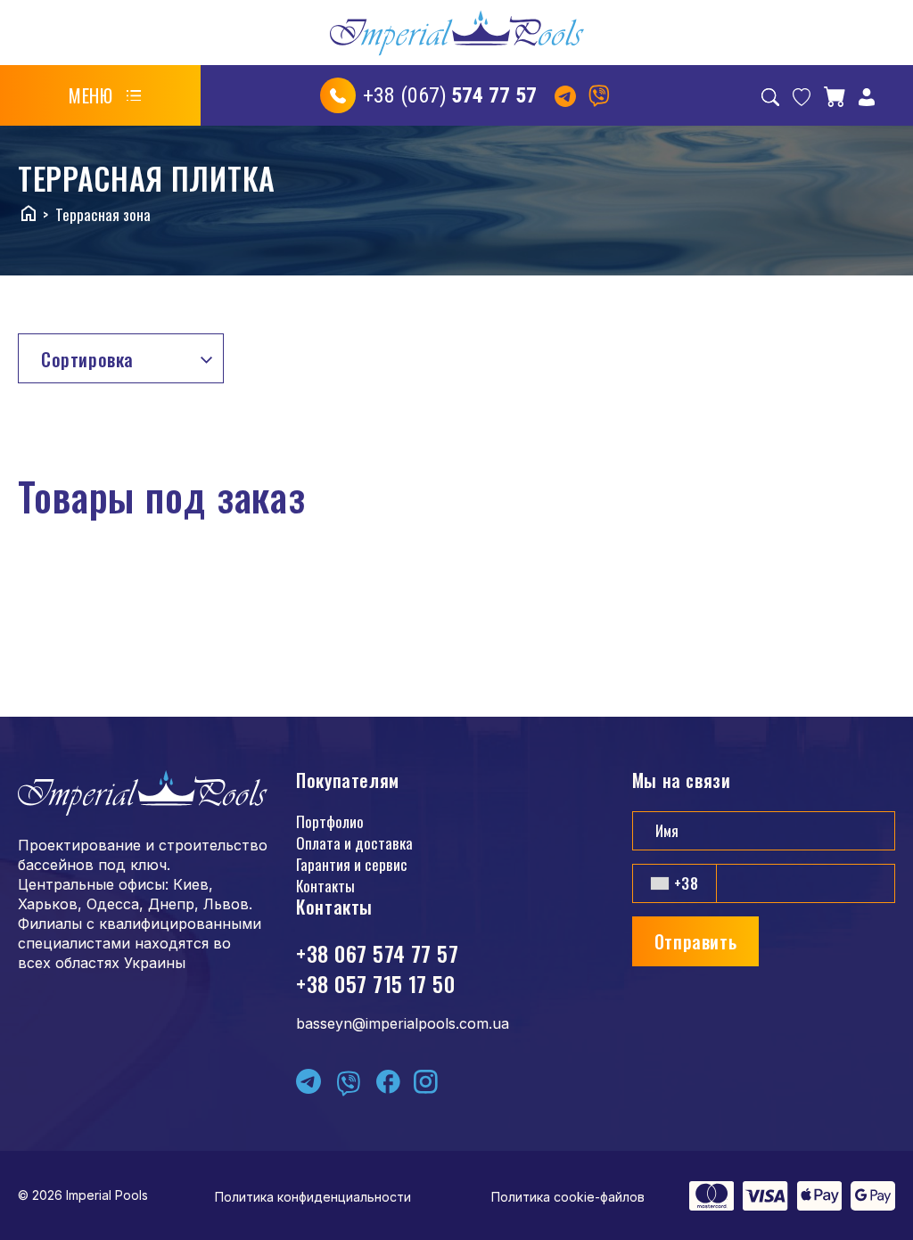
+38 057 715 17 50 (375, 983)
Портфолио (330, 821)
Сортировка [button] (87, 359)
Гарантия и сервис (351, 864)
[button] (105, 95)
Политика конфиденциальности (313, 1196)
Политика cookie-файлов (568, 1196)
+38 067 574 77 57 (377, 953)
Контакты (325, 886)
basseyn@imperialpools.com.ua (402, 1023)
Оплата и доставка (354, 843)
